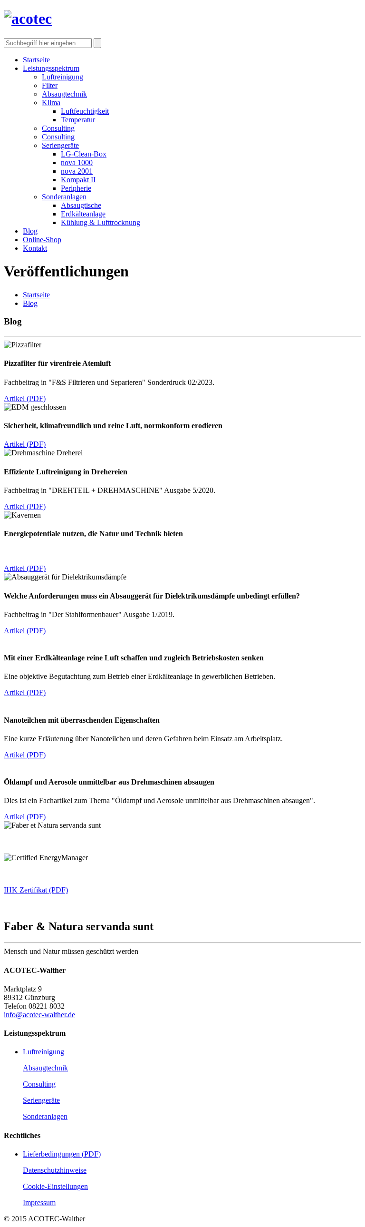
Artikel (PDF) (25, 398)
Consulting (39, 1084)
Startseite (36, 295)
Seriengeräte (41, 1100)
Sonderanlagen (45, 1116)
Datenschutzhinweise (54, 1170)
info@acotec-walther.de (39, 1015)
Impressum (39, 1202)
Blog (30, 303)
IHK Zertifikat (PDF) (36, 890)
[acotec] (28, 18)
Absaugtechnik (45, 1068)
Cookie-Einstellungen (55, 1186)
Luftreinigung (43, 1052)
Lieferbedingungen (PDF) (62, 1154)
